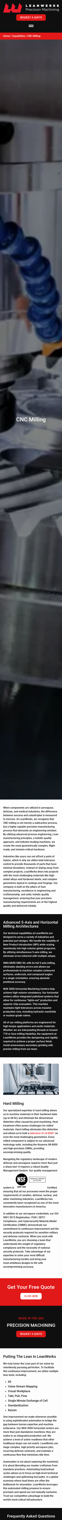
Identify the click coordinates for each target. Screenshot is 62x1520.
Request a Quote (31, 17)
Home (6, 36)
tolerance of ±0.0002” (42, 1133)
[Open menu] (31, 25)
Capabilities (18, 36)
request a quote (31, 1333)
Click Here (31, 1296)
